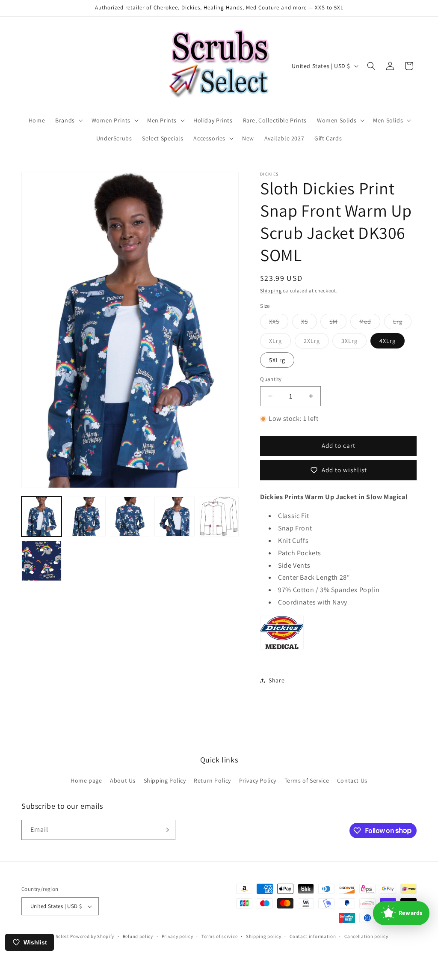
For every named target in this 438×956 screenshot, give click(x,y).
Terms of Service (306, 780)
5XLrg (277, 360)
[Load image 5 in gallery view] (219, 517)
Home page (86, 780)
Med (369, 323)
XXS (278, 323)
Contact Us (352, 780)
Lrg (402, 323)
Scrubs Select (54, 936)
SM (337, 323)
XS (309, 323)
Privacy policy (177, 936)
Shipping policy (263, 936)
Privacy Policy (257, 780)
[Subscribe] (165, 830)
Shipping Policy (165, 780)
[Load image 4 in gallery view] (174, 517)
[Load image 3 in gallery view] (130, 517)
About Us (123, 780)
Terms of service (219, 936)
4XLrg (387, 341)
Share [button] (276, 680)
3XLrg (354, 342)
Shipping (271, 290)
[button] (68, 120)
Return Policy (212, 780)
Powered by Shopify (92, 936)
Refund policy (138, 936)
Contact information (313, 936)
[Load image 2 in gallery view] (86, 517)
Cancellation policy (366, 936)
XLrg (280, 342)
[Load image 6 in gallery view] (41, 561)
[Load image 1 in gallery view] (41, 517)
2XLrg (316, 342)
